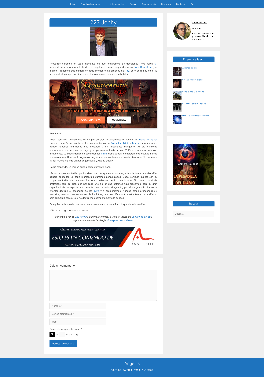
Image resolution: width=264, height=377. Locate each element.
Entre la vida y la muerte (193, 92)
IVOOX (137, 370)
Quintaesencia (149, 4)
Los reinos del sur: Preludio (194, 104)
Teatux (135, 143)
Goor (136, 67)
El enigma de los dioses (120, 220)
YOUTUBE (116, 370)
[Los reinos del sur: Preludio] (177, 110)
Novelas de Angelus (90, 4)
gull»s (104, 153)
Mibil (125, 143)
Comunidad (119, 119)
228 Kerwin (81, 216)
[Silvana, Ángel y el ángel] (177, 87)
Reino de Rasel (148, 139)
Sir (155, 63)
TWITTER (127, 370)
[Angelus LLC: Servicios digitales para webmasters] (103, 237)
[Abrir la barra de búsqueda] (192, 4)
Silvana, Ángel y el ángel (193, 80)
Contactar (181, 4)
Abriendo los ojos (189, 68)
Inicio (72, 4)
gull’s (96, 191)
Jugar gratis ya (90, 119)
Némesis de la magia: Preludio (195, 116)
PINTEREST (147, 370)
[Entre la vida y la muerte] (177, 99)
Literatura (166, 4)
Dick (142, 67)
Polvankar (116, 143)
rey (127, 70)
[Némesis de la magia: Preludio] (177, 122)
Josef (149, 67)
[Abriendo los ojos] (177, 75)
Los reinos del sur (141, 216)
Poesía (133, 4)
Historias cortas (116, 4)
